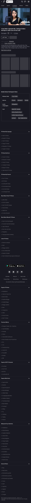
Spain (3, 487)
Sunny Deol (4, 450)
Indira (3, 316)
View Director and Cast (6, 50)
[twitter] (17, 275)
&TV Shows (4, 184)
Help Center (22, 280)
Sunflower (4, 418)
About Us (14, 280)
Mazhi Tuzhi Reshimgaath (7, 225)
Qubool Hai (4, 214)
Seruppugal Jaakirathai (7, 399)
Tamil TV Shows (5, 144)
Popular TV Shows (5, 291)
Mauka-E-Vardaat (6, 257)
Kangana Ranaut (5, 460)
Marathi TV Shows (6, 142)
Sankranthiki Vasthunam (7, 340)
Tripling (3, 420)
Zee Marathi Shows (6, 187)
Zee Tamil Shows (5, 192)
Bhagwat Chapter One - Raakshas (9, 329)
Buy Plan (10, 1)
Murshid (4, 388)
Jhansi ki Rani (5, 300)
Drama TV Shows (5, 160)
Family (13, 42)
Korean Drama (5, 319)
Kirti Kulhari (4, 455)
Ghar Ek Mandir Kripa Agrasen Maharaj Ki (11, 259)
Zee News (4, 370)
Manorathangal (5, 394)
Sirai (3, 348)
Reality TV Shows (5, 171)
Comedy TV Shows (6, 168)
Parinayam (4, 32)
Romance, (10, 42)
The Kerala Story (5, 351)
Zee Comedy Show (6, 254)
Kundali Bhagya (5, 305)
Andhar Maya (5, 396)
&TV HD (3, 375)
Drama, (6, 42)
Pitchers (4, 423)
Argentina (4, 490)
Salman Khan (5, 439)
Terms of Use (15, 283)
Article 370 (4, 353)
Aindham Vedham (6, 402)
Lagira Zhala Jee (5, 230)
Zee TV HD (4, 372)
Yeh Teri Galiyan (5, 206)
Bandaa (3, 359)
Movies (21, 5)
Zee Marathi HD (5, 378)
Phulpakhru (4, 235)
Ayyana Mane (5, 386)
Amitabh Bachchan (6, 458)
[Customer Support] (25, 1)
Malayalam (11, 40)
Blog (3, 471)
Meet (3, 249)
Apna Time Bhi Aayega (7, 208)
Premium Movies (5, 325)
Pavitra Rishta (5, 211)
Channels (7, 280)
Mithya (3, 412)
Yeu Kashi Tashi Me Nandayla (8, 227)
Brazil (3, 495)
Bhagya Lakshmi (5, 251)
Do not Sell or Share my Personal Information (14, 285)
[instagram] (13, 275)
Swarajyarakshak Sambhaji (8, 238)
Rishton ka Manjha (6, 246)
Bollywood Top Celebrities (7, 427)
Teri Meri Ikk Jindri (6, 216)
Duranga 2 (4, 410)
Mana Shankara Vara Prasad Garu (9, 343)
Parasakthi (4, 356)
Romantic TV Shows (6, 163)
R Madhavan (4, 431)
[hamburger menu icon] (28, 1)
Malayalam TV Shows (6, 150)
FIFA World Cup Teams (7, 479)
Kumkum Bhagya (5, 303)
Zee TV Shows (5, 182)
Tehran (3, 337)
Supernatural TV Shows (7, 174)
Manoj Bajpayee (5, 442)
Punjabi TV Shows (6, 152)
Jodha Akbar (4, 203)
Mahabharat (4, 295)
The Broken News (6, 404)
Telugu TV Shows (5, 147)
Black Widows (5, 407)
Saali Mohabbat (5, 332)
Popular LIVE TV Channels (7, 365)
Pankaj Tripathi (5, 444)
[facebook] (8, 275)
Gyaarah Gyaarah (6, 391)
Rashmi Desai (5, 463)
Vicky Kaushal (5, 447)
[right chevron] (3, 64)
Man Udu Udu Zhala (6, 233)
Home (2, 5)
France (3, 484)
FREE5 (26, 5)
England (4, 492)
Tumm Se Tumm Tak (6, 297)
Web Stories (4, 474)
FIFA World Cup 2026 (6, 476)
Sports (8, 5)
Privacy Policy (6, 283)
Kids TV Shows (5, 321)
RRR (3, 361)
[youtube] (21, 275)
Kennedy (4, 335)
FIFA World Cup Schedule (7, 482)
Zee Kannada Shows (6, 190)
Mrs (3, 345)
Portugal (4, 498)
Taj (2, 415)
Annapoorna (4, 313)
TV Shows (14, 5)
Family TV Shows (5, 166)
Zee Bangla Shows (6, 195)
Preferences (24, 283)
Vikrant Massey (5, 434)
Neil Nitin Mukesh (6, 452)
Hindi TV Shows (5, 139)
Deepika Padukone (6, 436)
